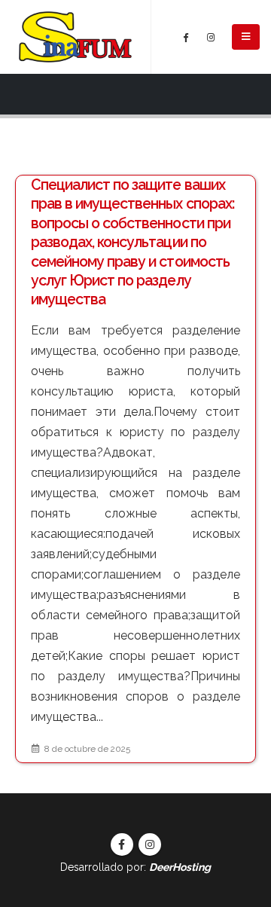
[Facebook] (185, 36)
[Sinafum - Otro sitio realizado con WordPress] (75, 37)
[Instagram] (210, 36)
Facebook (122, 844)
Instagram (150, 844)
